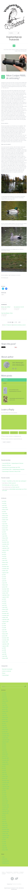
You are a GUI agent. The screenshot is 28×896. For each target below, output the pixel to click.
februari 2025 (5, 515)
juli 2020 (4, 599)
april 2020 (4, 605)
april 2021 (4, 580)
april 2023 (4, 533)
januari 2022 (4, 564)
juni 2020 (4, 601)
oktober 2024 (5, 519)
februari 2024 (5, 525)
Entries (4, 859)
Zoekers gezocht (12, 483)
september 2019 (5, 619)
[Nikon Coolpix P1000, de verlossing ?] (14, 62)
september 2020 (5, 595)
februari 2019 (5, 633)
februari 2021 (5, 584)
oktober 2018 (5, 641)
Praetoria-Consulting (16, 884)
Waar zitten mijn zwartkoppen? (19, 481)
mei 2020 (4, 603)
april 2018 (4, 654)
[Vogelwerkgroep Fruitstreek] (14, 17)
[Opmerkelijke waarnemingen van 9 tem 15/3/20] (5, 399)
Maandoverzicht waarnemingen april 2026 (11, 467)
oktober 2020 (5, 593)
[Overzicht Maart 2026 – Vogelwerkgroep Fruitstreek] (5, 390)
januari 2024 (4, 527)
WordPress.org (5, 863)
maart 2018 (4, 656)
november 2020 (5, 591)
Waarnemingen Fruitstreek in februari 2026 (11, 471)
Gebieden (4, 873)
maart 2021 (4, 582)
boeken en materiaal (20, 49)
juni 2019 (4, 625)
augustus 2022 (5, 550)
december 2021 (5, 566)
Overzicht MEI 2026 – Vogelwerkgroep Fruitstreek (12, 463)
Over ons (14, 873)
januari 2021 (4, 586)
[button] (14, 62)
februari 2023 (5, 538)
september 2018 (5, 644)
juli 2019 (4, 623)
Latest (5, 383)
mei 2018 (4, 652)
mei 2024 (4, 521)
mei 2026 (4, 503)
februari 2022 (5, 562)
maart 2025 (4, 513)
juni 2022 (4, 554)
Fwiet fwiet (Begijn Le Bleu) (7, 313)
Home (10, 49)
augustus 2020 (5, 597)
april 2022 (4, 558)
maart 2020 (4, 607)
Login (3, 857)
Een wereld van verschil (19, 306)
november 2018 (5, 639)
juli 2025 (4, 511)
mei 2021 (4, 578)
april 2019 (4, 629)
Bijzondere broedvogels (7, 669)
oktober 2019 (5, 617)
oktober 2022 (5, 546)
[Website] (15, 368)
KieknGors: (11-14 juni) (6, 465)
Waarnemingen (5, 675)
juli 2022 (4, 552)
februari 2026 (5, 509)
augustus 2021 (5, 572)
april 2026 (4, 505)
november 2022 (5, 544)
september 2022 (5, 548)
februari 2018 (5, 658)
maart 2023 (4, 536)
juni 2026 (4, 501)
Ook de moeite (20, 873)
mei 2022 (4, 556)
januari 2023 (4, 540)
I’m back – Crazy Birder (7, 481)
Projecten (22, 872)
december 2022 (5, 542)
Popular (5, 379)
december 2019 (5, 613)
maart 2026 (4, 507)
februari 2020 (5, 609)
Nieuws (13, 49)
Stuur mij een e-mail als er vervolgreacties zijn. (12, 436)
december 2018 (5, 637)
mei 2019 (4, 627)
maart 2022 (4, 560)
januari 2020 (5, 611)
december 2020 (5, 589)
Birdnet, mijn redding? (5, 306)
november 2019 (5, 615)
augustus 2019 (5, 621)
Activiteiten (16, 872)
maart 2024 (4, 523)
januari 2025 (5, 517)
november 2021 (5, 568)
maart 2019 (4, 631)
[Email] (13, 368)
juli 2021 (4, 574)
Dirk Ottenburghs (6, 485)
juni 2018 (4, 650)
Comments (5, 861)
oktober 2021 (5, 570)
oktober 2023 (5, 529)
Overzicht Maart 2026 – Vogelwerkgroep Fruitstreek (13, 469)
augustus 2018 (5, 646)
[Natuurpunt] (16, 878)
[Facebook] (12, 878)
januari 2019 (4, 635)
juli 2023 (4, 531)
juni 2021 (4, 576)
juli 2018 (4, 648)
